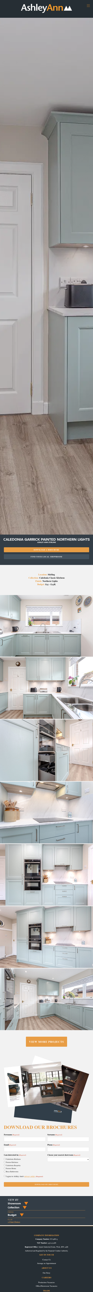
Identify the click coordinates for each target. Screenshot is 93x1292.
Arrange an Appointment (46, 1263)
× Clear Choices (14, 1222)
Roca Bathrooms (12, 1171)
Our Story (46, 1272)
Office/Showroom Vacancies (46, 1286)
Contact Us (46, 1259)
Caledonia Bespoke (13, 1165)
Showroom (14, 1203)
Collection (13, 1207)
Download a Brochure (46, 549)
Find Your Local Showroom (46, 556)
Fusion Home (11, 1168)
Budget (12, 1215)
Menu (89, 6)
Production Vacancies (46, 1282)
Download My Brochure (46, 1184)
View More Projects (46, 1042)
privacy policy (29, 1176)
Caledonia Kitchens (13, 1159)
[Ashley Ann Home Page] (46, 12)
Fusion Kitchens (12, 1162)
